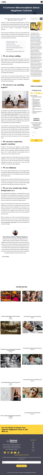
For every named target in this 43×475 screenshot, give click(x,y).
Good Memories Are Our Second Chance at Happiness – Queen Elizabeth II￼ (11, 350)
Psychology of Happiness (37, 106)
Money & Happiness (36, 104)
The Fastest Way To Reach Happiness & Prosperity (32, 348)
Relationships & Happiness (37, 108)
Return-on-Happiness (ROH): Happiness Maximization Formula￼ (11, 416)
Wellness (34, 112)
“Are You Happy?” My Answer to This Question (32, 316)
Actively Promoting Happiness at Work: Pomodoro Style (10, 317)
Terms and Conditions (27, 472)
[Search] (41, 18)
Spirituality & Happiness (36, 111)
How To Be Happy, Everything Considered (32, 412)
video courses (13, 222)
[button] (41, 2)
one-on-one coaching (5, 222)
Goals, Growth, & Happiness (37, 96)
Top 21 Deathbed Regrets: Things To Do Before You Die (10, 383)
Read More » (10, 318)
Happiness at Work (36, 99)
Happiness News (35, 100)
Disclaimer (21, 472)
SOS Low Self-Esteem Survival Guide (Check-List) (32, 379)
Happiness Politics (36, 102)
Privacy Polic (33, 472)
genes (23, 196)
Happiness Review (35, 103)
